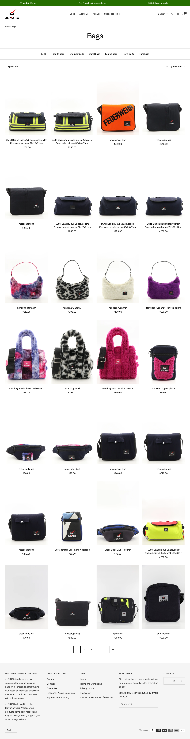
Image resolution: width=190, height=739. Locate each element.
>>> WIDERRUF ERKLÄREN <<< (97, 697)
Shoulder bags (77, 54)
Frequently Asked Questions (61, 693)
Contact (51, 684)
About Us (84, 14)
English (161, 14)
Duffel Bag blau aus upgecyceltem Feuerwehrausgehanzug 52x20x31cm (72, 225)
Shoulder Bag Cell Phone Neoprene (72, 550)
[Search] (172, 14)
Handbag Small (72, 388)
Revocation (85, 693)
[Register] (155, 704)
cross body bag (26, 469)
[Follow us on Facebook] (167, 680)
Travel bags (128, 54)
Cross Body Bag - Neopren (118, 550)
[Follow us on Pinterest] (181, 680)
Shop (72, 14)
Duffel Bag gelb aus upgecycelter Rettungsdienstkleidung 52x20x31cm (163, 551)
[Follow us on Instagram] (174, 680)
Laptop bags (111, 54)
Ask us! (96, 14)
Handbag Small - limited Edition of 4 (26, 388)
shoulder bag (163, 633)
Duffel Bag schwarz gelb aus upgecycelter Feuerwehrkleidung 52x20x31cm (26, 142)
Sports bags (58, 54)
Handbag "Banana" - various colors (163, 308)
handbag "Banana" (26, 308)
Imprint (83, 679)
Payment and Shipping (58, 697)
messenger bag (117, 140)
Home (7, 27)
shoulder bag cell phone (163, 388)
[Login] (178, 14)
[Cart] (183, 14)
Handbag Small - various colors (117, 388)
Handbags (144, 54)
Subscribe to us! (112, 14)
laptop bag (118, 633)
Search (50, 679)
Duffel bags (94, 54)
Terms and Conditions (91, 684)
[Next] (113, 649)
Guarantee (52, 688)
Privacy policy (87, 688)
